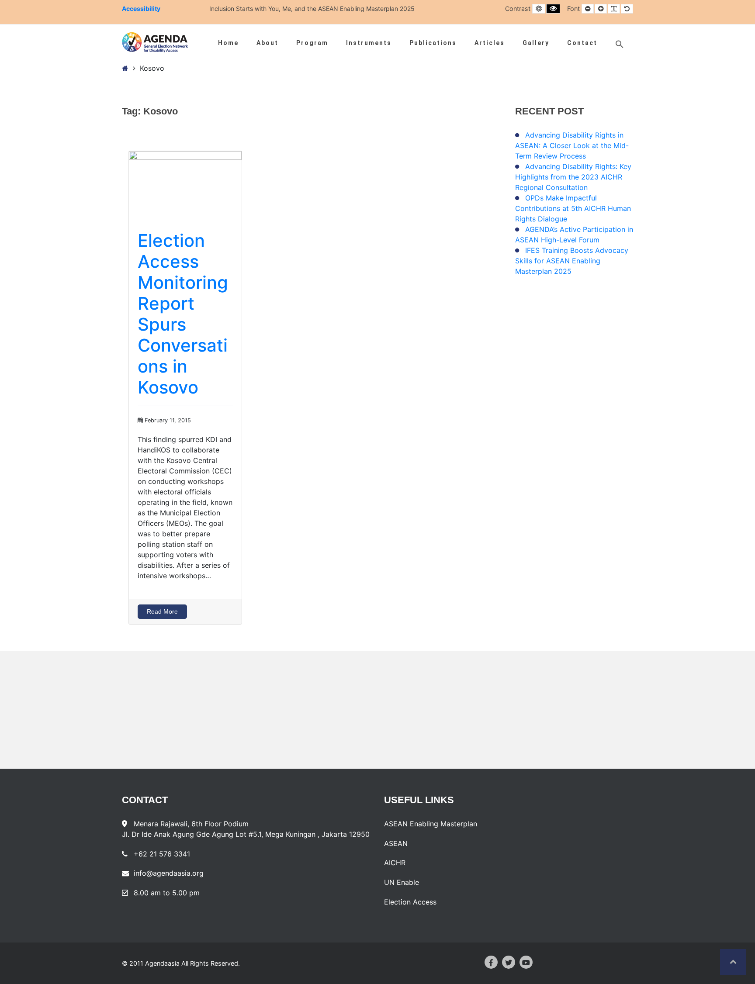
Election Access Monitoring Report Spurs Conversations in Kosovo (183, 314)
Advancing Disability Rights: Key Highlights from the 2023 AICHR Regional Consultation (573, 177)
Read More (162, 611)
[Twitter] (508, 962)
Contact (582, 42)
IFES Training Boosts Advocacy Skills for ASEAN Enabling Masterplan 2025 (571, 261)
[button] (619, 44)
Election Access (410, 902)
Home (228, 42)
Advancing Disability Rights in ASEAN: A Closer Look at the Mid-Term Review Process (572, 145)
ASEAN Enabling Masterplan (430, 823)
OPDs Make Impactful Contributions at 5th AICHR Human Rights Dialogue (573, 208)
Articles (489, 42)
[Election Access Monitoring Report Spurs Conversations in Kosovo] (185, 182)
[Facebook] (491, 962)
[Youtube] (526, 962)
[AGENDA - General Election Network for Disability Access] (155, 42)
